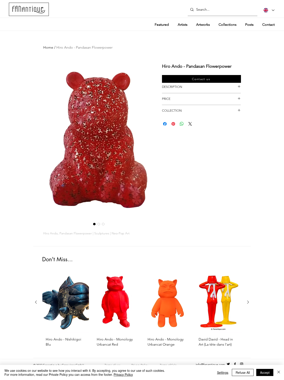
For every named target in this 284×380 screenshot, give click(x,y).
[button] (201, 79)
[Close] (278, 372)
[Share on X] (190, 124)
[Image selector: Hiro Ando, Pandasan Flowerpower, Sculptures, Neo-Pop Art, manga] (103, 224)
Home (48, 47)
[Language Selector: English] (269, 10)
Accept (265, 372)
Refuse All (243, 372)
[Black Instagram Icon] (242, 364)
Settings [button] (222, 372)
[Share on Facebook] (165, 124)
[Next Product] (248, 302)
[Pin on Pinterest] (173, 124)
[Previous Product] (36, 302)
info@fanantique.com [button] (210, 364)
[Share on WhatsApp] (181, 124)
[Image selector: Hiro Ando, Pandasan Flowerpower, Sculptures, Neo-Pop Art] (94, 224)
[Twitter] (228, 364)
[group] (142, 310)
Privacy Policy (123, 374)
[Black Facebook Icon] (235, 364)
